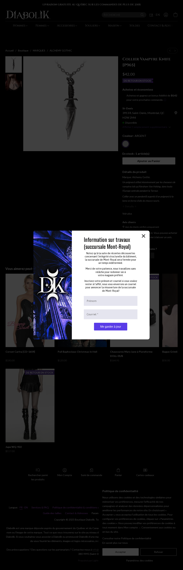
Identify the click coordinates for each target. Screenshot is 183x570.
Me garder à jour (110, 326)
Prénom (92, 301)
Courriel (92, 314)
